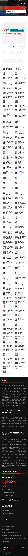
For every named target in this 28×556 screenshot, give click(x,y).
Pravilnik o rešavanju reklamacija (9, 526)
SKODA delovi (4, 402)
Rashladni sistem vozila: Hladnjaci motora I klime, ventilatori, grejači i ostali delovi (14, 451)
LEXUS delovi (23, 394)
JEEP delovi (15, 393)
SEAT (22, 424)
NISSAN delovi (21, 397)
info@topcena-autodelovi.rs (9, 492)
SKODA (24, 424)
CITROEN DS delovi (16, 387)
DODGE (22, 418)
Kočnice (11, 439)
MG (7, 423)
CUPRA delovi (23, 387)
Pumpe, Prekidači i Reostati (15, 450)
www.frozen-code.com (8, 495)
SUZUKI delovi (8, 403)
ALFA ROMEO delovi (6, 385)
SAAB (19, 424)
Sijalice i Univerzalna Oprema (8, 459)
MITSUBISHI (13, 423)
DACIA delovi (5, 388)
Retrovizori (4, 466)
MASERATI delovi (5, 396)
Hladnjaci (24, 465)
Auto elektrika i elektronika (11, 457)
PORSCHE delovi (22, 399)
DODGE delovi (8, 390)
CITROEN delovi (8, 387)
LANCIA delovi (8, 394)
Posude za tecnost (21, 462)
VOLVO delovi (4, 405)
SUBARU (13, 426)
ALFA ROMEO (4, 417)
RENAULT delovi (5, 400)
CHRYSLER (15, 417)
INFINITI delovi (15, 391)
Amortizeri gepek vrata (21, 459)
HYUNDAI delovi (8, 391)
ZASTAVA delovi (16, 405)
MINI (9, 423)
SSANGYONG (8, 426)
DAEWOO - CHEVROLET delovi (15, 388)
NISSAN (17, 423)
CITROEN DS (23, 417)
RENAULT (12, 424)
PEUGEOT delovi (8, 399)
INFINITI (12, 420)
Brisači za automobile (11, 462)
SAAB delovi (17, 400)
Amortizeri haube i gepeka (8, 441)
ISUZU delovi (20, 391)
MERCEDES (4, 423)
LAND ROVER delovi (16, 394)
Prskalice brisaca (6, 463)
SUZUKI (17, 426)
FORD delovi (20, 390)
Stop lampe (17, 463)
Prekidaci (18, 465)
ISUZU (16, 420)
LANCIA (7, 421)
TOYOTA (24, 426)
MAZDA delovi (13, 396)
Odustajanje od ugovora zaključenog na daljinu (12, 535)
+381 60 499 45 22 (13, 8)
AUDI (8, 417)
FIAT (25, 418)
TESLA (20, 426)
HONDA (5, 420)
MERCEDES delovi (20, 396)
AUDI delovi (13, 385)
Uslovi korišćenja (5, 523)
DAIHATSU (19, 418)
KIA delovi (21, 393)
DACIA (6, 418)
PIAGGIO (3, 424)
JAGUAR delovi (8, 393)
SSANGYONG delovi (18, 402)
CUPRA (3, 418)
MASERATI (21, 421)
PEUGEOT (24, 423)
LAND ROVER (12, 421)
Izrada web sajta (15, 547)
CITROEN (19, 417)
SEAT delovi (23, 400)
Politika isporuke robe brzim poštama (10, 541)
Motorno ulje (5, 439)
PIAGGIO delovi (15, 399)
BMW (11, 417)
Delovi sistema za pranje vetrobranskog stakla (14, 445)
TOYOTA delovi (22, 403)
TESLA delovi (15, 403)
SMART (3, 426)
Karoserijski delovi (10, 465)
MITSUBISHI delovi (13, 397)
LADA (5, 421)
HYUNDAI (9, 420)
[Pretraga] (24, 11)
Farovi (12, 463)
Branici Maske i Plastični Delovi (9, 460)
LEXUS (17, 421)
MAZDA (24, 421)
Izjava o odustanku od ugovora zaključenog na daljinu (13, 538)
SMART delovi (11, 402)
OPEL (21, 423)
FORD (3, 420)
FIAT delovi (14, 390)
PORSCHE (7, 424)
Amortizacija (22, 457)
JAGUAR (22, 420)
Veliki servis (23, 439)
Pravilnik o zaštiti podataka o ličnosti (10, 532)
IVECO (19, 420)
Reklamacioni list (5, 529)
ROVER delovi (12, 400)
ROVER (15, 424)
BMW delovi (19, 385)
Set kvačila (16, 439)
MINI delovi (7, 397)
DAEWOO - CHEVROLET (12, 418)
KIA (2, 421)
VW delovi (10, 405)
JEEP (25, 420)
